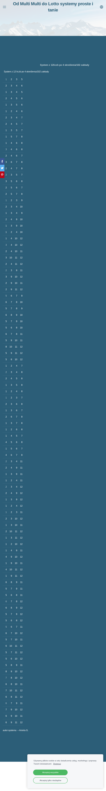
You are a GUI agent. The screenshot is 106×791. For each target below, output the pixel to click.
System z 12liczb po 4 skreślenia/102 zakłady (64, 65)
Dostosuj (57, 764)
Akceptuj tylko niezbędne (50, 780)
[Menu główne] (4, 7)
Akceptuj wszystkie (50, 772)
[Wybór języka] (101, 7)
